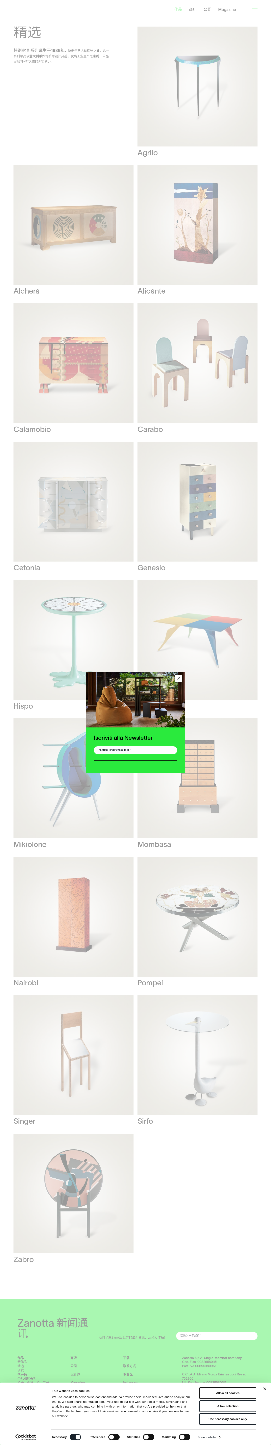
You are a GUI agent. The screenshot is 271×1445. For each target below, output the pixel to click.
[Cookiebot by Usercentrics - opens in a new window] (25, 1437)
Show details (207, 1437)
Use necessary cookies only (228, 1419)
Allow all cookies (227, 1393)
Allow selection (227, 1406)
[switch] (114, 1437)
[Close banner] (264, 1388)
